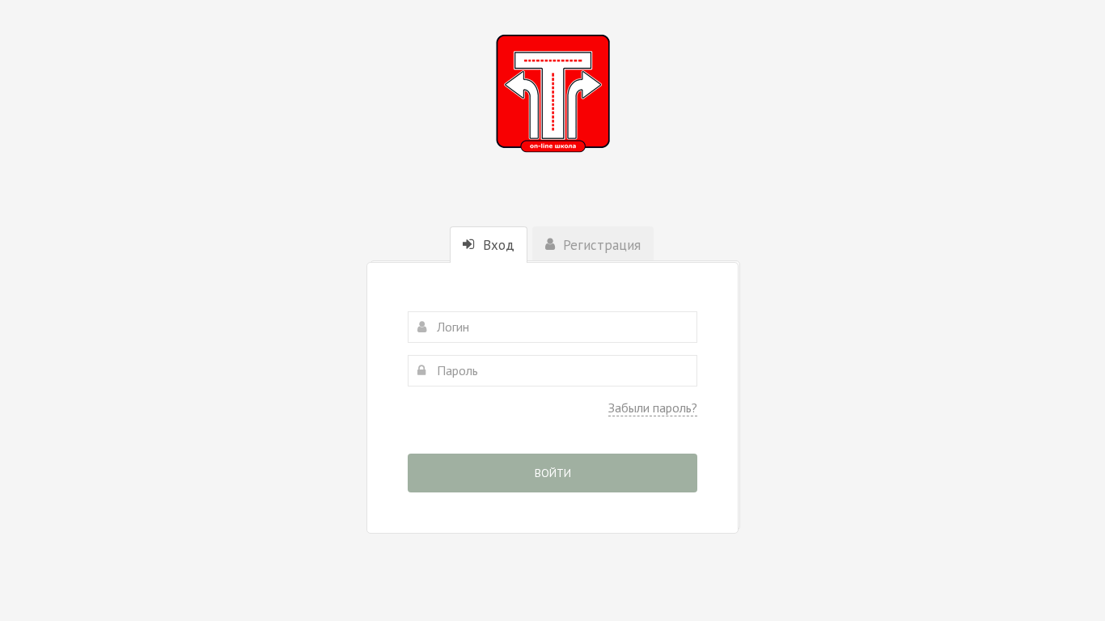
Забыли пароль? (652, 407)
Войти (553, 473)
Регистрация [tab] (600, 245)
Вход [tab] (496, 245)
